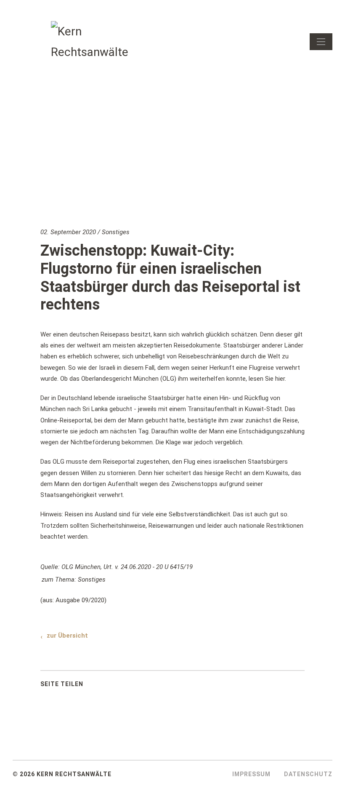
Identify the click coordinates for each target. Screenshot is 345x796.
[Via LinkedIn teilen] (125, 686)
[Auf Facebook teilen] (104, 686)
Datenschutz (308, 774)
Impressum (251, 774)
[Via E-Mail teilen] (146, 686)
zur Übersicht (67, 635)
